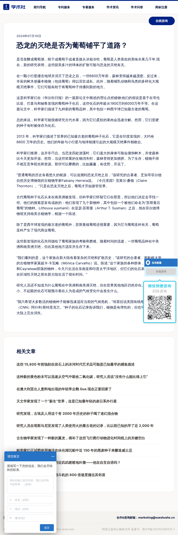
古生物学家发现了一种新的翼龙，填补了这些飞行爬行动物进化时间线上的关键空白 (80, 438)
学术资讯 (113, 7)
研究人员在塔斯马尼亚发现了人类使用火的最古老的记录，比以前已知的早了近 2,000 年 (85, 425)
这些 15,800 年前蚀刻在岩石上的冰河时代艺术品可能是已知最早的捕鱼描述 (75, 364)
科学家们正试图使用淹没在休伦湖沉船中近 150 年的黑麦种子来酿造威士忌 (74, 450)
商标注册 (161, 7)
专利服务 (64, 7)
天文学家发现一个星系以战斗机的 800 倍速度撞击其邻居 (60, 475)
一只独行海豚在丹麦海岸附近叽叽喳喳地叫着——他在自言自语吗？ (68, 462)
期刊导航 (40, 7)
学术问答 (137, 7)
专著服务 (88, 7)
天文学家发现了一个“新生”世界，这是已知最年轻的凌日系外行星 (66, 401)
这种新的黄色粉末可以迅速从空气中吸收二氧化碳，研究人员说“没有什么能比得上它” (82, 376)
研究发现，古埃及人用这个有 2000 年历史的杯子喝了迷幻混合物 (67, 413)
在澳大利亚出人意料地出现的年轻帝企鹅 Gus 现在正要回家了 (64, 389)
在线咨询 (162, 21)
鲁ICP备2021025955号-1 (158, 529)
